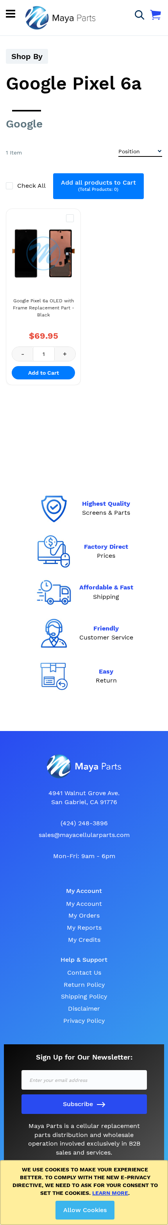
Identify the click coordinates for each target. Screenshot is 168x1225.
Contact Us (84, 972)
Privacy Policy (84, 1020)
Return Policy (84, 984)
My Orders (84, 915)
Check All (32, 185)
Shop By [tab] (27, 56)
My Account (84, 903)
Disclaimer (84, 1008)
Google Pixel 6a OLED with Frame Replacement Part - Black (43, 308)
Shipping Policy (84, 996)
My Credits (84, 939)
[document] (85, 1193)
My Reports (84, 927)
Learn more (110, 1193)
